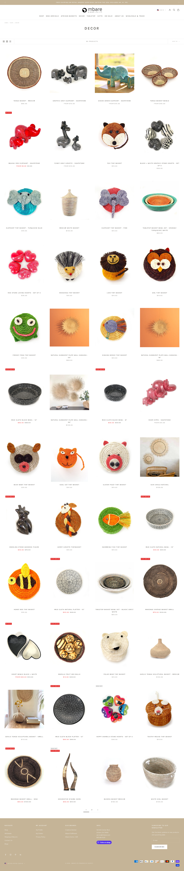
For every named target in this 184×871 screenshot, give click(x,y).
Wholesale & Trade (135, 16)
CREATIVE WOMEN (106, 2)
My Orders (39, 833)
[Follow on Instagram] (11, 855)
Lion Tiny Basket (114, 293)
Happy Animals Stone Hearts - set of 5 (115, 737)
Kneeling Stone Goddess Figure (24, 547)
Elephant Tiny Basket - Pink (114, 228)
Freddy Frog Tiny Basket (24, 355)
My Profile (39, 830)
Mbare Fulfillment (71, 833)
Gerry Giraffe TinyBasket (69, 547)
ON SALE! (109, 16)
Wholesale (8, 833)
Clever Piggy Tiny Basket (114, 485)
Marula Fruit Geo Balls (69, 674)
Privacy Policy (40, 837)
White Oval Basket (159, 799)
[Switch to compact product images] (10, 41)
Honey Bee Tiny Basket (24, 609)
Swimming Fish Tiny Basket (114, 547)
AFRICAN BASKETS (69, 16)
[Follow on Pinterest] (15, 855)
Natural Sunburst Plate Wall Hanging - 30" (69, 421)
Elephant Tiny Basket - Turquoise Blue (24, 228)
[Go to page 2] (98, 810)
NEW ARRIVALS (52, 16)
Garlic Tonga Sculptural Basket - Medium (159, 674)
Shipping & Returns (11, 837)
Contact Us (8, 840)
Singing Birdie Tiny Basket (114, 355)
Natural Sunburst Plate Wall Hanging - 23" (69, 356)
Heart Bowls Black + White (24, 674)
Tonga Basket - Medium (24, 101)
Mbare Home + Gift (71, 837)
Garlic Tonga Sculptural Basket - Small (24, 737)
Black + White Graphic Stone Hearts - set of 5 (159, 164)
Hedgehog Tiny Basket (69, 293)
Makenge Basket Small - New (24, 799)
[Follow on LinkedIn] (20, 855)
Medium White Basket (69, 228)
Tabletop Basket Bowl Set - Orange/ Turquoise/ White (160, 229)
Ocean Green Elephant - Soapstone (114, 101)
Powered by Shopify (86, 863)
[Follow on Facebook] (6, 855)
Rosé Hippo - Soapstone (160, 420)
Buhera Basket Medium (114, 799)
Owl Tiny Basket (159, 293)
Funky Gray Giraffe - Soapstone (69, 163)
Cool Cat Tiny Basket (69, 485)
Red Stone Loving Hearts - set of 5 (24, 293)
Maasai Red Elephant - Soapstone (24, 163)
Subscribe (159, 847)
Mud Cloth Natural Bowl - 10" (160, 547)
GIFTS (100, 16)
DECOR (82, 16)
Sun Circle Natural (160, 485)
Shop (11, 22)
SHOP (41, 16)
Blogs (6, 844)
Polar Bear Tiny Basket (114, 674)
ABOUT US (119, 16)
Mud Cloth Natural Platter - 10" (69, 609)
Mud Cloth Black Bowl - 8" (114, 420)
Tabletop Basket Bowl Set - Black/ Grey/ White (115, 611)
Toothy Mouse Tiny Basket (159, 737)
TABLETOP (91, 16)
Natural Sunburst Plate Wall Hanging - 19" (159, 356)
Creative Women (70, 830)
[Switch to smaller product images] (7, 41)
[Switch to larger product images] (4, 41)
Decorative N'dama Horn (69, 799)
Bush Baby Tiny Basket (24, 485)
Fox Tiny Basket (114, 163)
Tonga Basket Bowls (159, 101)
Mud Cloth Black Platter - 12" (69, 737)
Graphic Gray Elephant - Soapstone (69, 101)
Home (6, 22)
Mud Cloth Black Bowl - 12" (24, 420)
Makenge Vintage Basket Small (159, 609)
